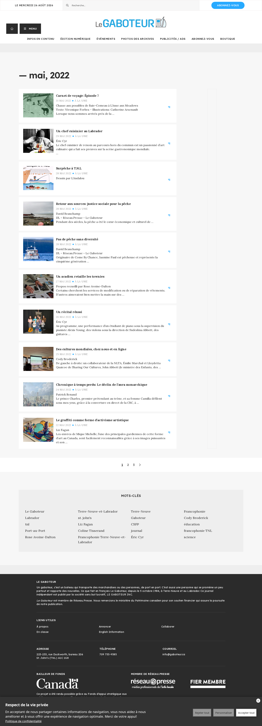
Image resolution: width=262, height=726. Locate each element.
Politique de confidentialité (23, 721)
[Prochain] (140, 464)
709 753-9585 (108, 654)
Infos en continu (40, 38)
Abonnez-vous (228, 5)
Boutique (227, 38)
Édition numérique (75, 38)
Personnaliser (223, 712)
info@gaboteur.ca (174, 654)
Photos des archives (137, 38)
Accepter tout (246, 712)
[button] (30, 29)
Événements (106, 38)
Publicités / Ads (173, 38)
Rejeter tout (202, 712)
